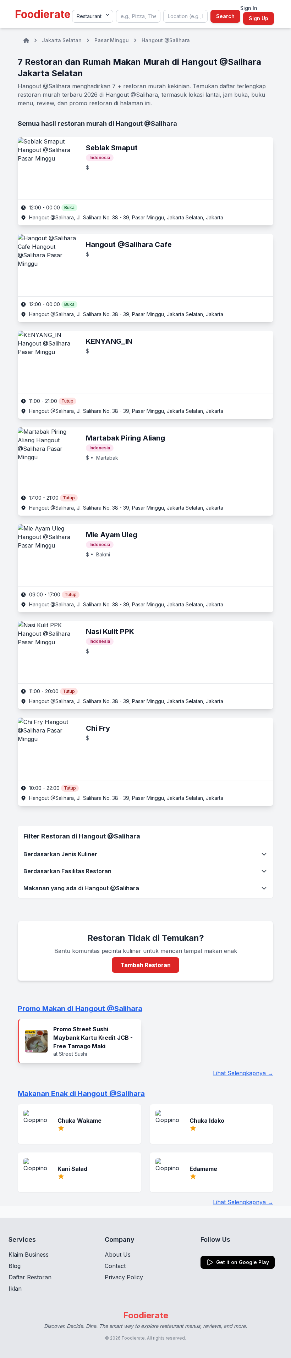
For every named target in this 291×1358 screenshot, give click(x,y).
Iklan (15, 1288)
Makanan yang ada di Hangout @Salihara (81, 888)
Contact (115, 1265)
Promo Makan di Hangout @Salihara (80, 1008)
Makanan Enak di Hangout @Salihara (81, 1093)
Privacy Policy (124, 1277)
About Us (118, 1254)
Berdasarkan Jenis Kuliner (60, 854)
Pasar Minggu (111, 40)
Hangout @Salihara (166, 40)
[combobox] (138, 16)
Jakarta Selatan (62, 40)
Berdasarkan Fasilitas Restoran (67, 871)
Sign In (248, 8)
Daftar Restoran (30, 1277)
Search (225, 16)
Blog (15, 1265)
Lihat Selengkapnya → (243, 1073)
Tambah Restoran (145, 965)
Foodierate (43, 14)
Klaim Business (29, 1254)
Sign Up (258, 18)
